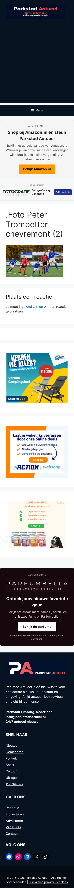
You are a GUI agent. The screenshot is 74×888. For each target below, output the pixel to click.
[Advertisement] (37, 66)
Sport (10, 765)
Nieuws (11, 745)
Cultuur (11, 771)
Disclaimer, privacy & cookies (48, 882)
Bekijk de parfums (37, 627)
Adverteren (14, 821)
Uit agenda (14, 778)
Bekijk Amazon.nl (37, 169)
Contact (12, 834)
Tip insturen (15, 814)
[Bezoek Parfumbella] (37, 585)
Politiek (11, 758)
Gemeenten (15, 752)
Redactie (12, 808)
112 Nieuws (14, 784)
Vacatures (13, 827)
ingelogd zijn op (31, 307)
